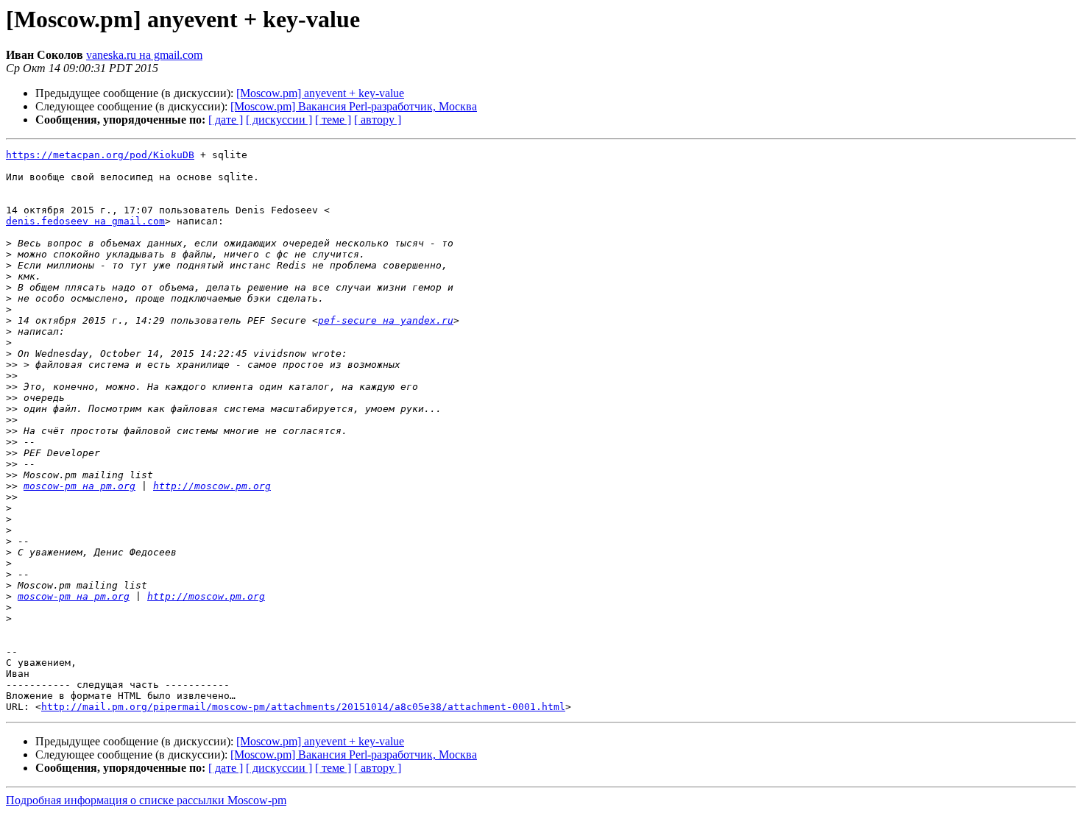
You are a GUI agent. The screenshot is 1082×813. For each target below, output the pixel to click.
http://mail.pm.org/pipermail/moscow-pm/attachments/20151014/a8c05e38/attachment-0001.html (303, 706)
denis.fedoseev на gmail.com (85, 221)
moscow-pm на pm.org (79, 485)
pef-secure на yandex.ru (385, 320)
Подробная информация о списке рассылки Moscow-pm (146, 800)
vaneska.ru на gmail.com (144, 55)
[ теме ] (333, 119)
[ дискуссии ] (279, 119)
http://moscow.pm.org (212, 485)
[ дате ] (225, 119)
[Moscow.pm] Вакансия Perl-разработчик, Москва (353, 106)
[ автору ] (377, 119)
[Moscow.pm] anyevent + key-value (320, 93)
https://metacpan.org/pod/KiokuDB (100, 154)
